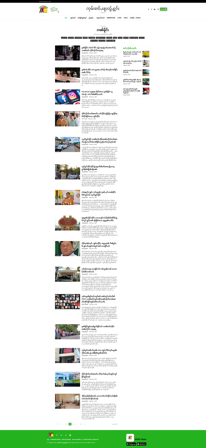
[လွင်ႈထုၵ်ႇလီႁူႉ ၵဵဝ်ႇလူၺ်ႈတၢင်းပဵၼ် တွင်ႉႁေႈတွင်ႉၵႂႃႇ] (146, 63)
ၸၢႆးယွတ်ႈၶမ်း (85, 52)
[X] (152, 9)
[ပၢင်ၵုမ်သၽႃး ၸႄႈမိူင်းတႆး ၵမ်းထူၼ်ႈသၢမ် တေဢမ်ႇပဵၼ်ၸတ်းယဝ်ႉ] (67, 274)
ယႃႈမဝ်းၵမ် (141, 37)
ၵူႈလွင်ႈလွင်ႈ (64, 37)
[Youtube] (155, 9)
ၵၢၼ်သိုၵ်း (85, 37)
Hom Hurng (84, 118)
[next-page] (84, 424)
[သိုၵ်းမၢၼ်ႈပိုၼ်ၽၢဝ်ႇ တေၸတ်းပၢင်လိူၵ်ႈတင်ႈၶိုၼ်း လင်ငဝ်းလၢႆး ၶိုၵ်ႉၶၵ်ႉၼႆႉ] (67, 401)
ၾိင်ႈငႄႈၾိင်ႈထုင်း (134, 37)
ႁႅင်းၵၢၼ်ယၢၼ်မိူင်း (111, 40)
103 (80, 424)
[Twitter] (61, 435)
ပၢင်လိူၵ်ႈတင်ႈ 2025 (100, 37)
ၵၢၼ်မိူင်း (57, 103)
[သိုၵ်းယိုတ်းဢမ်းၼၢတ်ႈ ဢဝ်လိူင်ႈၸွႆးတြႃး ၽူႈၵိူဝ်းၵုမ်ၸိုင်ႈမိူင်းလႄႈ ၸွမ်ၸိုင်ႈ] (67, 118)
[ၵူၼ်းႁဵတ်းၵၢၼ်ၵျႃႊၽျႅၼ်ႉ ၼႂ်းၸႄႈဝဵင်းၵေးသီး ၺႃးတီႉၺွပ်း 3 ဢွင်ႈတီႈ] (146, 81)
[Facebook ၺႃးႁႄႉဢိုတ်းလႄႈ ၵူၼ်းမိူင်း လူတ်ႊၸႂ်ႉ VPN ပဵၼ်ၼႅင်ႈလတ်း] (67, 96)
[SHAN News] (54, 9)
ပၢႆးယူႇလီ (120, 37)
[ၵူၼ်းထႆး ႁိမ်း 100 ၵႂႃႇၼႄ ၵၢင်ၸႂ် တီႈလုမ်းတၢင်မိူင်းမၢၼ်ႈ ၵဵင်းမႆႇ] (67, 74)
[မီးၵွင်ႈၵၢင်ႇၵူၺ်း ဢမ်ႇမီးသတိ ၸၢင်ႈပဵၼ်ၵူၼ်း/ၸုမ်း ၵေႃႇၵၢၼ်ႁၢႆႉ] (146, 54)
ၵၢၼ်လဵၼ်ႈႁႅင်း (78, 37)
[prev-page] (56, 424)
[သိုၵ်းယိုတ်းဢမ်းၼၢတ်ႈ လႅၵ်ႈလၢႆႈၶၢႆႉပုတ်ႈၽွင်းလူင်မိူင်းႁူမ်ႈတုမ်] (67, 379)
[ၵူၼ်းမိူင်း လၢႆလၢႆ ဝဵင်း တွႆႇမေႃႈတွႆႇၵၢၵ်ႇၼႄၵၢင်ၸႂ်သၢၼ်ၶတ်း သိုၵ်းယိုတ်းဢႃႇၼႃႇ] (67, 52)
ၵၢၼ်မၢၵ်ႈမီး (71, 37)
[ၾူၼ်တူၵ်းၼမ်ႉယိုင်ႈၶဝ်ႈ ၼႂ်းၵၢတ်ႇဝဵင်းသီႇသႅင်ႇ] (146, 72)
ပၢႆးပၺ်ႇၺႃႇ (109, 37)
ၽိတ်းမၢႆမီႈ (126, 37)
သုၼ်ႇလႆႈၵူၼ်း (102, 40)
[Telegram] (70, 435)
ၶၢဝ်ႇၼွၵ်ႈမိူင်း (92, 37)
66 (73, 424)
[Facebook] (148, 9)
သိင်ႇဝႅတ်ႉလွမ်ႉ (94, 40)
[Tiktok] (66, 435)
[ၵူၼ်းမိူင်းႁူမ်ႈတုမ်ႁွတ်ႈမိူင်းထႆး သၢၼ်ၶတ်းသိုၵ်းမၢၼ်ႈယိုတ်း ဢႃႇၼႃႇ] (67, 331)
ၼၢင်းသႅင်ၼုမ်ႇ (85, 304)
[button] (158, 9)
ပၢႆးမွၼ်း (115, 37)
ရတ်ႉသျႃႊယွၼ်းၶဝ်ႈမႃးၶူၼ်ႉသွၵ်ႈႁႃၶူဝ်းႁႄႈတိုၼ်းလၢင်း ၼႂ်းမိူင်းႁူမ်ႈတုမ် (131, 90)
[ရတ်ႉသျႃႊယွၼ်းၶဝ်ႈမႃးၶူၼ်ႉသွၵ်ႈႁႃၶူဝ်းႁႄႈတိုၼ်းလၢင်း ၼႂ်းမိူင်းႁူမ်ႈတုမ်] (146, 91)
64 (66, 424)
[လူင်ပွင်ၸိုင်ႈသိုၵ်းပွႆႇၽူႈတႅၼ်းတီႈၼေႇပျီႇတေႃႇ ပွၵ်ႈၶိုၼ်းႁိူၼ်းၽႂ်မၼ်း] (67, 171)
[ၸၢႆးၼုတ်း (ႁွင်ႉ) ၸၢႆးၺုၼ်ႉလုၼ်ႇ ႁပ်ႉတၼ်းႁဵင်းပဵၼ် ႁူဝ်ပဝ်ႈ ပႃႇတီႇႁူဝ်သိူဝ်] (67, 197)
